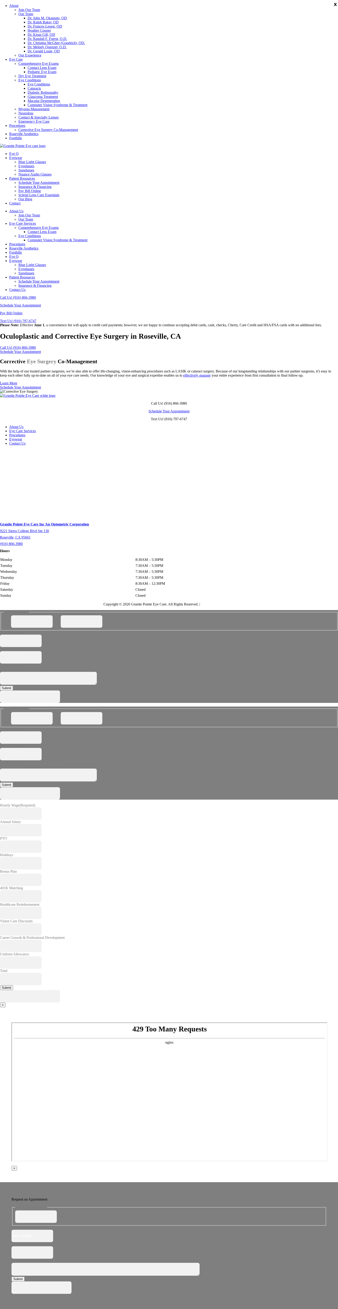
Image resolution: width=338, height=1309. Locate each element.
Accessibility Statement (218, 604)
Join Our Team (29, 10)
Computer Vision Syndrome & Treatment (57, 105)
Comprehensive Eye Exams (38, 63)
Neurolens (25, 113)
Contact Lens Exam (42, 68)
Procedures (17, 126)
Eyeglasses (26, 166)
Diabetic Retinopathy (43, 92)
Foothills (15, 138)
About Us (16, 211)
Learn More (8, 383)
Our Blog (25, 199)
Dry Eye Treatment (32, 76)
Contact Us (17, 290)
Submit (6, 688)
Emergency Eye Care (33, 121)
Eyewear (15, 158)
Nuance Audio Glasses (35, 174)
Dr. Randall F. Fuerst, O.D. (47, 39)
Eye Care (16, 59)
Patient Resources (22, 178)
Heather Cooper (39, 30)
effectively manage (197, 375)
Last (57, 621)
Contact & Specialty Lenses (38, 117)
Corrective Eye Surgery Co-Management (48, 130)
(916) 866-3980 (11, 544)
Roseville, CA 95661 (15, 537)
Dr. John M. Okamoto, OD (47, 18)
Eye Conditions (29, 80)
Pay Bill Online (29, 191)
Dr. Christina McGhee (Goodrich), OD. (56, 43)
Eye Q (14, 154)
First (7, 621)
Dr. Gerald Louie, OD (44, 51)
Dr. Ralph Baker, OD (43, 22)
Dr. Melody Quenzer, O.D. (47, 47)
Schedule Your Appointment (38, 183)
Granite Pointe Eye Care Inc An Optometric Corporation (44, 524)
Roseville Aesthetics (23, 134)
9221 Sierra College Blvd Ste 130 (24, 531)
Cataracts (34, 88)
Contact (14, 203)
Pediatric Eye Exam (42, 72)
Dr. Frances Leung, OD (45, 26)
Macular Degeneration (44, 101)
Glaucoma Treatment (43, 97)
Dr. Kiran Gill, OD (41, 35)
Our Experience (29, 55)
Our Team (25, 14)
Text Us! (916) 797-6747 (18, 321)
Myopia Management (33, 109)
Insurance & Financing (35, 187)
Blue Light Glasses (32, 162)
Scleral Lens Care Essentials (38, 195)
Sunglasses (26, 170)
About (13, 6)
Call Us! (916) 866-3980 (18, 297)
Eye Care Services (22, 223)
